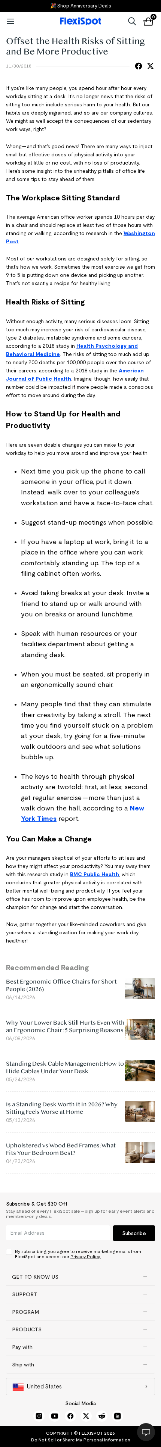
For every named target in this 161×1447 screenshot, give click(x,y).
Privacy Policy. (85, 1256)
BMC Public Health (94, 874)
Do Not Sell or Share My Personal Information (80, 1439)
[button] (80, 1276)
